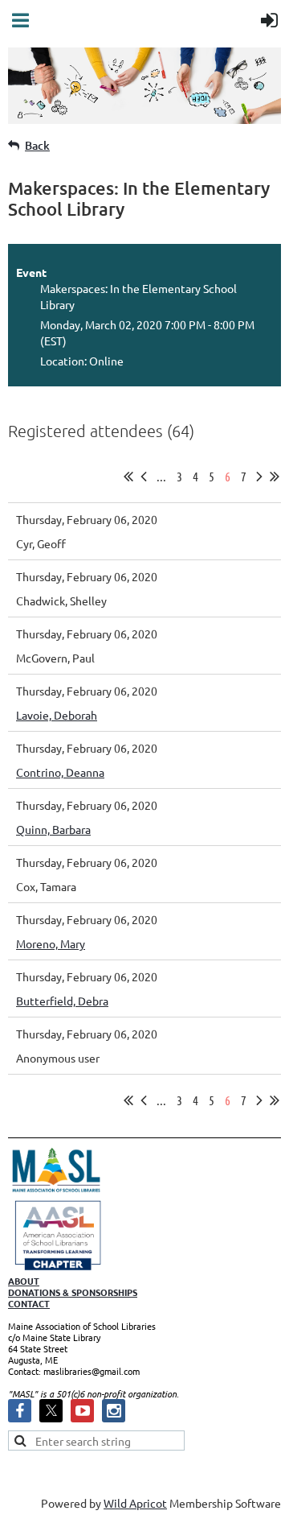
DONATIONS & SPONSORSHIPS (72, 1292)
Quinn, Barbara (53, 829)
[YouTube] (82, 1410)
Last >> (274, 476)
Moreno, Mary (50, 943)
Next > (259, 476)
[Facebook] (19, 1410)
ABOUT (23, 1280)
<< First (128, 476)
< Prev (144, 476)
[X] (51, 1410)
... (161, 476)
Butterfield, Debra (62, 1000)
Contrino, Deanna (60, 772)
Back (37, 145)
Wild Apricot (135, 1503)
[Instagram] (113, 1410)
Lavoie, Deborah (56, 715)
